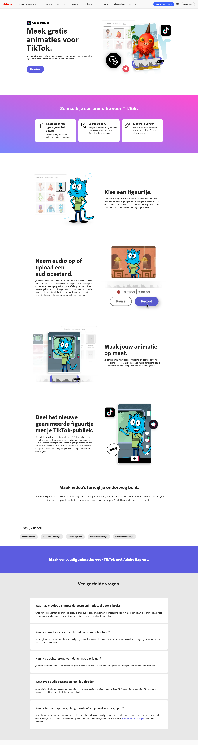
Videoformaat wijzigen (52, 537)
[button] (177, 4)
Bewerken (74, 4)
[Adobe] (7, 4)
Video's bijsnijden (75, 537)
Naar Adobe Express (163, 4)
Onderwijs (102, 4)
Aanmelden (187, 4)
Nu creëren (35, 69)
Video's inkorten (28, 537)
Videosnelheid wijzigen (124, 537)
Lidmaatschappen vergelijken (124, 4)
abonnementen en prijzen (133, 718)
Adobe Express (46, 4)
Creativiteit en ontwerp (25, 4)
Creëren (60, 4)
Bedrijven (88, 4)
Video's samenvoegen (99, 537)
